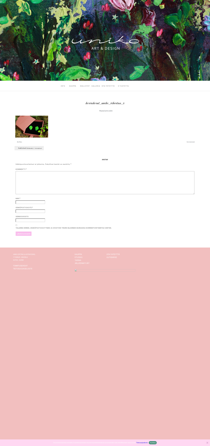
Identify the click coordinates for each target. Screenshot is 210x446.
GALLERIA (96, 86)
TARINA (78, 260)
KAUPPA (72, 86)
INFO (63, 86)
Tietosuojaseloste (142, 442)
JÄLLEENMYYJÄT (82, 263)
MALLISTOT (85, 86)
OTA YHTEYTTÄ (108, 86)
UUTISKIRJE (112, 257)
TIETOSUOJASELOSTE (22, 269)
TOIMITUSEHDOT (20, 266)
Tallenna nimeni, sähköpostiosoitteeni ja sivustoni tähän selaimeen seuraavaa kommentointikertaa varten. (64, 228)
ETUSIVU (78, 257)
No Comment (191, 142)
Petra (20, 142)
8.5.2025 (110, 111)
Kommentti (21, 169)
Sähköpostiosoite (24, 207)
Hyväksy (153, 442)
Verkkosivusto (22, 216)
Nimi (18, 198)
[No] (207, 443)
